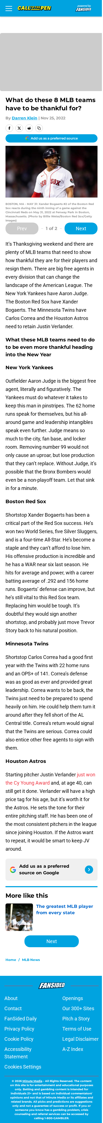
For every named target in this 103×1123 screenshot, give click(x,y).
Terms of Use (76, 1029)
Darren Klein (24, 118)
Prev (22, 228)
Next (81, 228)
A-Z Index (72, 1049)
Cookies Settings (22, 1067)
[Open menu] (8, 8)
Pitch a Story (76, 1018)
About (11, 998)
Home (10, 960)
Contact (13, 1008)
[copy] (39, 128)
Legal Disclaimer (80, 1039)
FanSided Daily (20, 1018)
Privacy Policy (19, 1029)
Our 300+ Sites (78, 1008)
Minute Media (32, 1081)
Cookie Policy (19, 1039)
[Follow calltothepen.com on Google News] (89, 869)
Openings (72, 998)
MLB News (31, 960)
